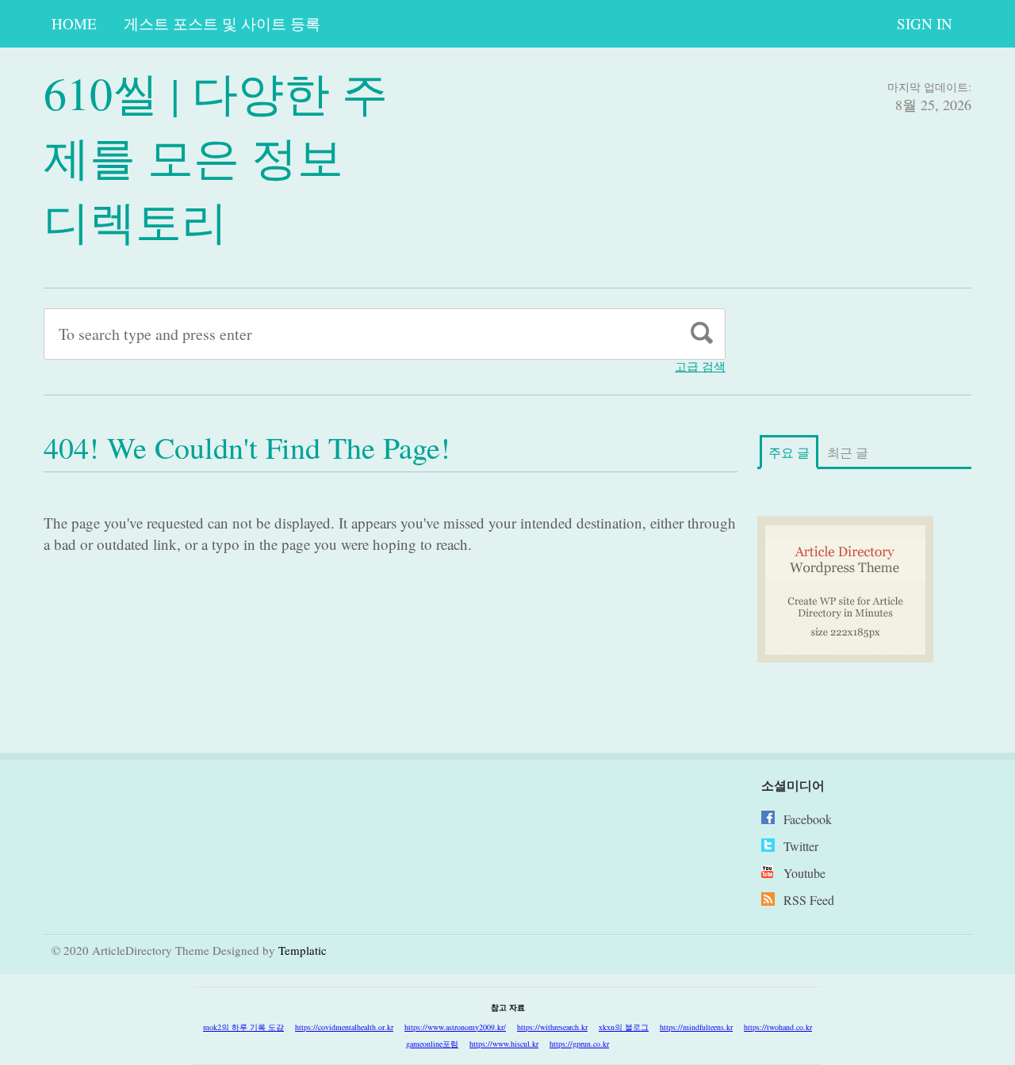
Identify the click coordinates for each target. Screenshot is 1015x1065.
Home (74, 23)
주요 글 (789, 452)
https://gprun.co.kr (579, 1043)
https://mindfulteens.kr (696, 1027)
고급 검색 (700, 366)
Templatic (302, 950)
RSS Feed (808, 899)
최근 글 (847, 452)
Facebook (807, 819)
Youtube (804, 873)
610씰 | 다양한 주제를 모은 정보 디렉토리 (216, 156)
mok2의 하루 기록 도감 (243, 1027)
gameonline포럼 (432, 1043)
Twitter (800, 846)
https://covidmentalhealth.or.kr (344, 1027)
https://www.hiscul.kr (503, 1043)
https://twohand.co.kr (778, 1027)
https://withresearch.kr (552, 1027)
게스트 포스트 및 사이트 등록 (222, 23)
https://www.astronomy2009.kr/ (455, 1027)
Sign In (924, 23)
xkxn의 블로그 (624, 1027)
